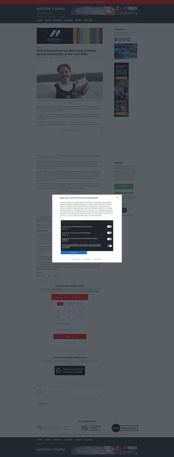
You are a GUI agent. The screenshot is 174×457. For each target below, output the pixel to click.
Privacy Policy (97, 259)
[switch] (109, 226)
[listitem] (87, 223)
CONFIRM (74, 252)
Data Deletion (77, 259)
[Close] (118, 198)
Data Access (87, 259)
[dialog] (87, 229)
